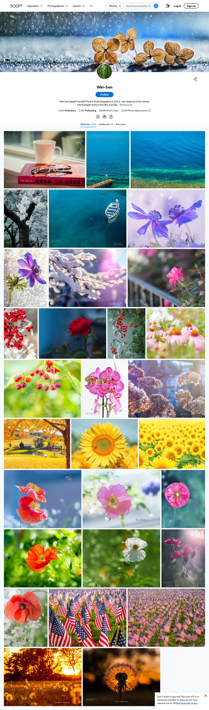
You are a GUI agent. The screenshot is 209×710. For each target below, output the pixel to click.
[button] (156, 5)
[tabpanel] (104, 418)
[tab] (88, 124)
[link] (44, 159)
